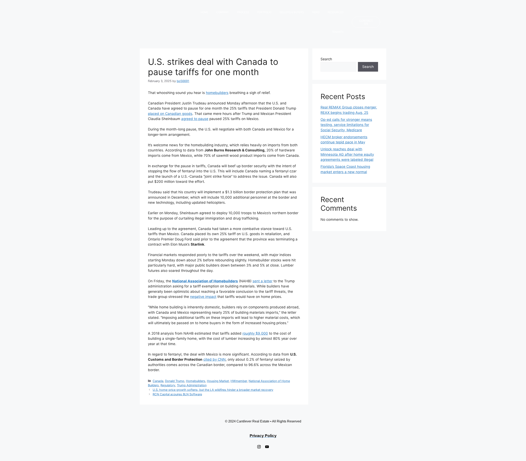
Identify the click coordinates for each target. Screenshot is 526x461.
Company (222, 12)
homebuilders (217, 93)
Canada (158, 381)
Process (243, 12)
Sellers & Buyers (291, 12)
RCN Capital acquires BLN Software (177, 394)
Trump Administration (191, 385)
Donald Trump (174, 381)
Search (326, 59)
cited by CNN (214, 359)
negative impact (203, 297)
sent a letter (262, 281)
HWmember (239, 381)
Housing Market (218, 381)
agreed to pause (194, 119)
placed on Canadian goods (170, 114)
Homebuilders (195, 381)
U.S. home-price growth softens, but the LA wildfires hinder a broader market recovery (213, 389)
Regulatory (167, 385)
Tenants (338, 32)
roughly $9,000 (255, 333)
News (316, 12)
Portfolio (264, 12)
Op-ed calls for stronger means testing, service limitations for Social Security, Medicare (346, 125)
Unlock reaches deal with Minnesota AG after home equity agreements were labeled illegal (347, 154)
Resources (336, 12)
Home (204, 12)
